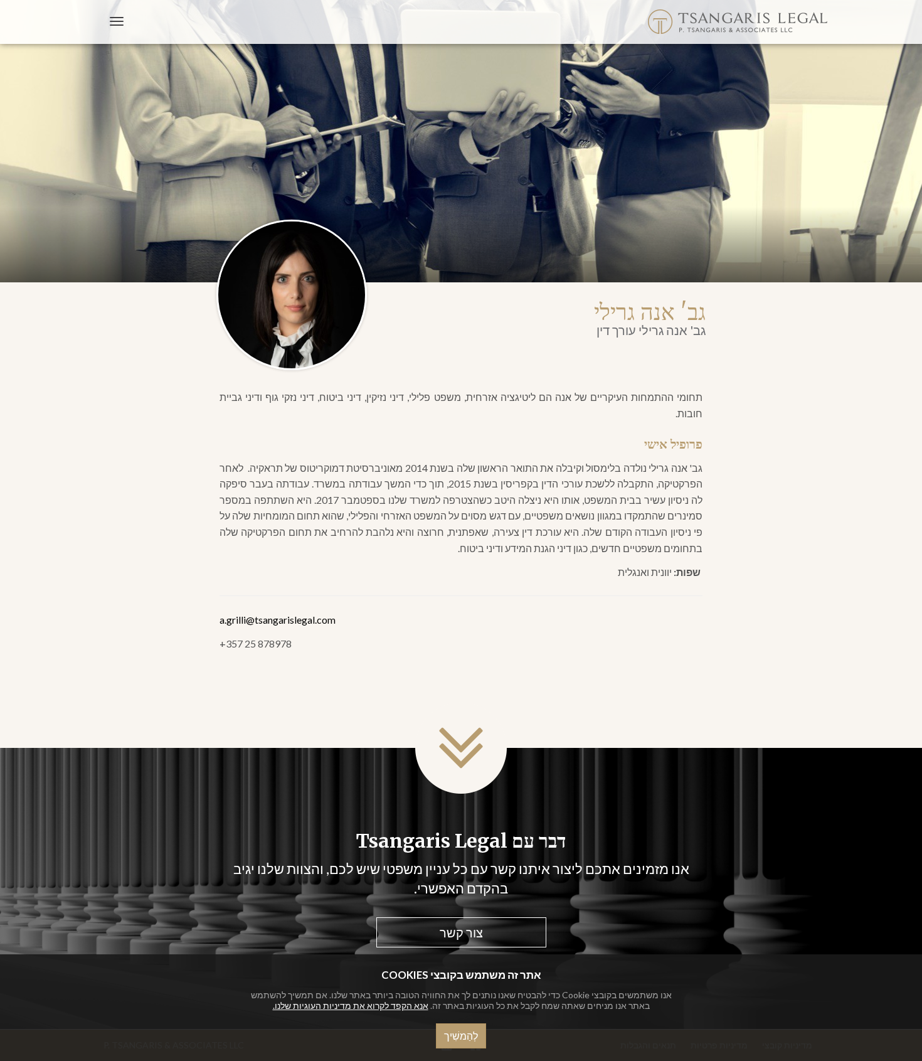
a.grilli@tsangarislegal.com (278, 620)
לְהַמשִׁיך (461, 1036)
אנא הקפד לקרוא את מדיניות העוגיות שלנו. (350, 1005)
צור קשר (461, 932)
